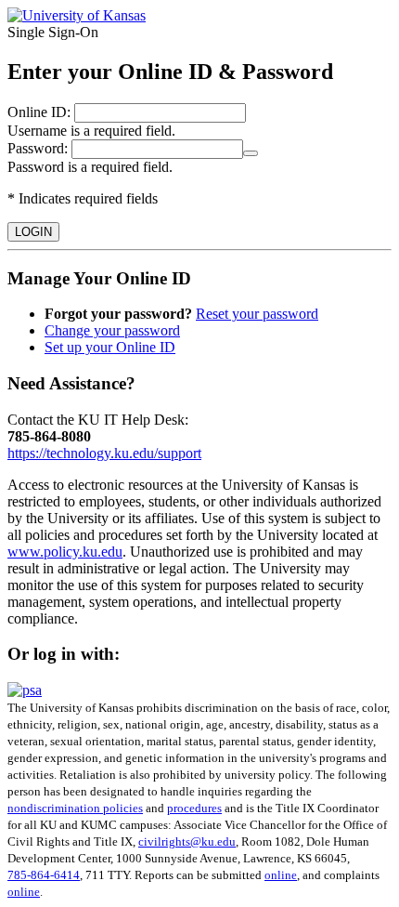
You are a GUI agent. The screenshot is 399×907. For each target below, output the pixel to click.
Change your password (112, 330)
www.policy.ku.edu (64, 551)
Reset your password (257, 314)
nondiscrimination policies (75, 808)
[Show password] (250, 153)
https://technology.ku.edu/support (104, 453)
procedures (194, 808)
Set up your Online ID (110, 347)
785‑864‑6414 (43, 875)
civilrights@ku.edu (187, 841)
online (280, 875)
